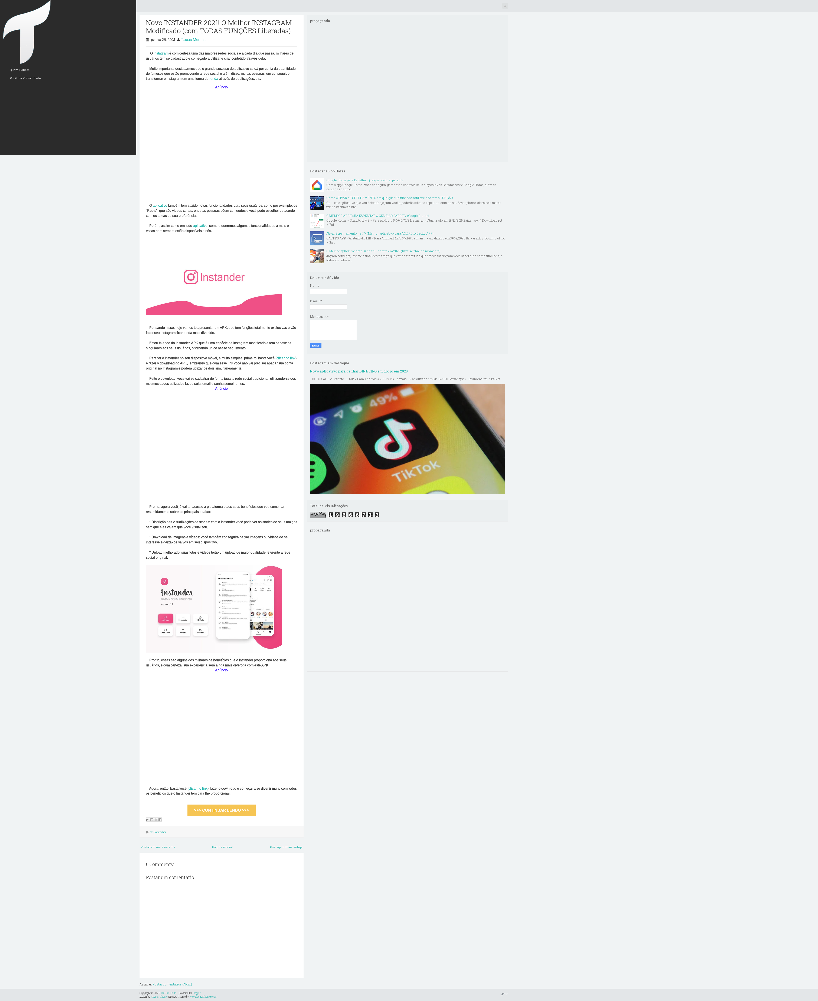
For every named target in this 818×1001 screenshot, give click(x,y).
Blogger (197, 993)
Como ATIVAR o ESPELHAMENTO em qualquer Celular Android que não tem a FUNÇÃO (389, 198)
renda (214, 78)
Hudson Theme (159, 996)
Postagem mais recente (158, 847)
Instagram (161, 53)
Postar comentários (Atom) (172, 984)
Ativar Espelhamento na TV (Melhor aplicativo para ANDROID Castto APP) (379, 233)
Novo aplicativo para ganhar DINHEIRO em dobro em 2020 (359, 371)
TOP (505, 994)
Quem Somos (20, 70)
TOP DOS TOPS (169, 993)
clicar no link (286, 358)
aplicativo (160, 205)
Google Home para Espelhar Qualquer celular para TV (364, 180)
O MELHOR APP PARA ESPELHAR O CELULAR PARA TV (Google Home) (377, 216)
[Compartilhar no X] (156, 820)
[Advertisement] (68, 119)
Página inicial (222, 847)
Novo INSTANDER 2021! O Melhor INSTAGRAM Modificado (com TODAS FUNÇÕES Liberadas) (219, 26)
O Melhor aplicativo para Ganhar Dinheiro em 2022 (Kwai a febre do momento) (383, 251)
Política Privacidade (25, 78)
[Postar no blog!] (152, 820)
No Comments (158, 832)
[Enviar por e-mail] (148, 820)
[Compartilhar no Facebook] (160, 820)
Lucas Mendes (193, 39)
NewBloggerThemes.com (203, 996)
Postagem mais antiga (286, 847)
